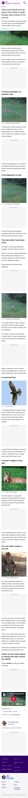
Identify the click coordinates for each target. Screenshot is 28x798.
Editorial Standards (16, 714)
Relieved (4, 762)
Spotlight (17, 767)
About (4, 782)
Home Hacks (18, 770)
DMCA (15, 785)
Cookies (16, 782)
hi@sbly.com (11, 724)
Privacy (4, 787)
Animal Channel (7, 769)
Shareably (5, 759)
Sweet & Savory (7, 765)
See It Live (17, 759)
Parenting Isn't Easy (19, 763)
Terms (4, 785)
